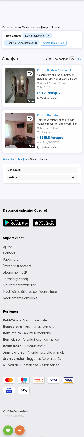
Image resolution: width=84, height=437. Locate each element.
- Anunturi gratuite (25, 320)
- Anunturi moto (24, 346)
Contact (9, 253)
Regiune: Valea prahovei (20, 42)
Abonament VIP (15, 272)
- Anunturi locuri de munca (31, 339)
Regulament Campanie (20, 298)
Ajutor (7, 247)
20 (72, 59)
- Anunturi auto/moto (28, 326)
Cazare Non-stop (48, 115)
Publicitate (11, 259)
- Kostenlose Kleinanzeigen (31, 365)
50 (79, 59)
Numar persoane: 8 (36, 35)
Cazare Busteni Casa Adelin (55, 70)
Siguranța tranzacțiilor (19, 285)
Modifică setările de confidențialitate (30, 291)
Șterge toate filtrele (53, 42)
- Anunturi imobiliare (27, 333)
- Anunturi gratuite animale (34, 352)
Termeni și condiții (16, 279)
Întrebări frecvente (17, 266)
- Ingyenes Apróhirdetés (32, 359)
